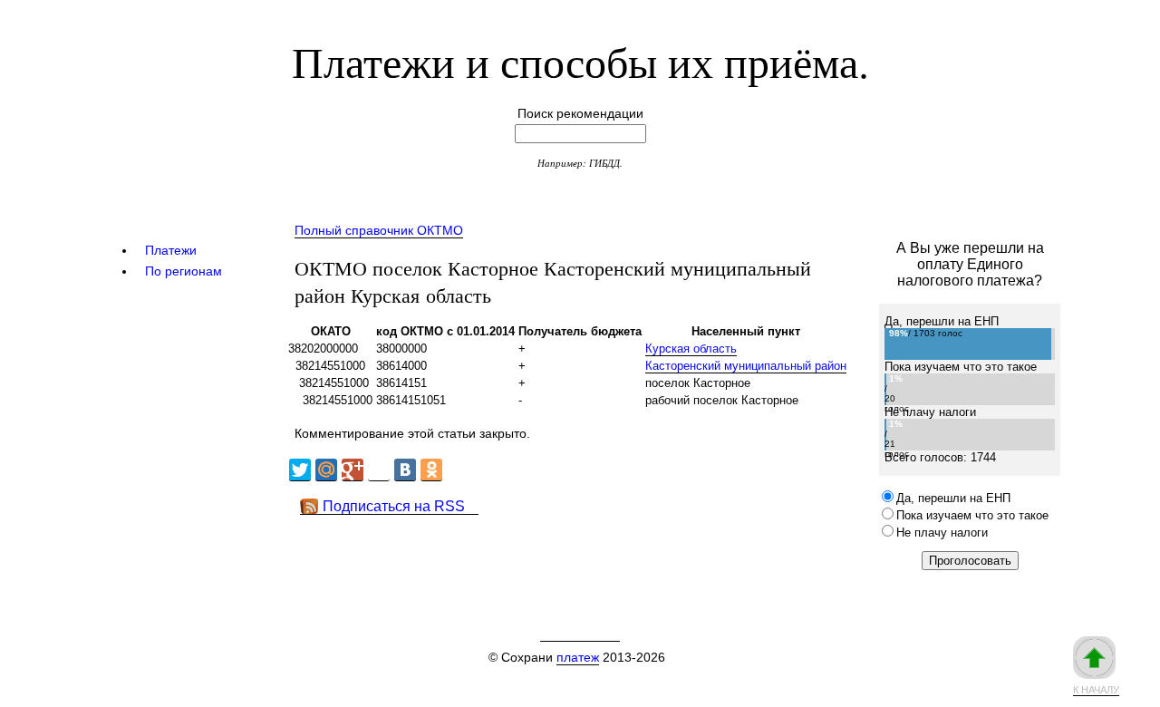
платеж (577, 657)
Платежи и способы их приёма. (580, 61)
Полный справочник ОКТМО (379, 230)
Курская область (691, 348)
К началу (1096, 689)
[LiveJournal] (379, 470)
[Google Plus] (352, 470)
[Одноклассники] (431, 470)
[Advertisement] (615, 555)
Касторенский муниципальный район (745, 366)
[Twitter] (300, 470)
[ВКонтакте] (405, 470)
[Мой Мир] (326, 470)
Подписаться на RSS (394, 506)
